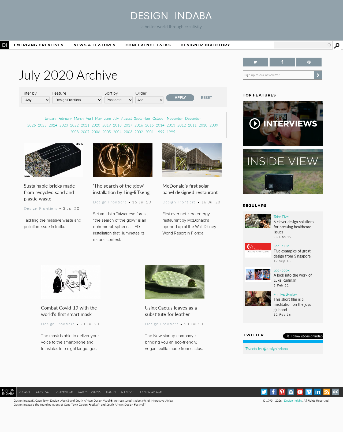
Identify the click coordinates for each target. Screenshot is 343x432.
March (79, 118)
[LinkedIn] (317, 392)
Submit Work (89, 391)
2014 (160, 125)
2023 (63, 125)
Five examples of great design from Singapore (292, 253)
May (98, 118)
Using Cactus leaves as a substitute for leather (171, 310)
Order (141, 93)
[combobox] (302, 45)
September (142, 118)
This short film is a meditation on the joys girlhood (292, 304)
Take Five (281, 216)
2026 (31, 125)
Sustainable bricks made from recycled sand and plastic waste (49, 192)
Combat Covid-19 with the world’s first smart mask (69, 310)
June (107, 118)
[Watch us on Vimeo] (308, 392)
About (25, 391)
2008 (74, 131)
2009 (214, 125)
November (175, 118)
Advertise (64, 391)
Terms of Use (151, 391)
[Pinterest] (282, 392)
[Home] (171, 17)
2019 (106, 125)
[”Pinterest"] (309, 62)
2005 (106, 131)
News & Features (94, 45)
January (50, 118)
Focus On (281, 245)
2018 (117, 125)
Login (111, 391)
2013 (171, 125)
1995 (171, 131)
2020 (96, 125)
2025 (42, 125)
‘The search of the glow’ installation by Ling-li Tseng (121, 188)
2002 (139, 131)
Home (4, 45)
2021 (85, 125)
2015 (149, 125)
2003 (128, 131)
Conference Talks (148, 45)
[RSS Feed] (326, 392)
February (65, 118)
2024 (53, 125)
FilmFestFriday (285, 294)
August (126, 118)
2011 (192, 125)
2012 (181, 125)
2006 (96, 131)
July (116, 118)
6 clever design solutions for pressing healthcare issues (294, 226)
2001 (149, 131)
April (89, 118)
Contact (43, 391)
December (193, 118)
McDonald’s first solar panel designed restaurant (190, 188)
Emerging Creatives (39, 45)
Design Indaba (293, 401)
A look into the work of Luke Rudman (293, 277)
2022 (74, 125)
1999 (160, 131)
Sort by (111, 93)
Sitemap (127, 391)
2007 (85, 131)
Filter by (29, 93)
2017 (128, 125)
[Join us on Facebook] (282, 62)
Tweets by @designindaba (266, 348)
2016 (139, 125)
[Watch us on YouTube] (300, 392)
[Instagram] (291, 392)
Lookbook (282, 270)
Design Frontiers (40, 208)
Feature (59, 93)
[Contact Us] (335, 392)
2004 (117, 131)
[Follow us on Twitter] (255, 62)
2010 (203, 125)
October (158, 118)
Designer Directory (205, 45)
